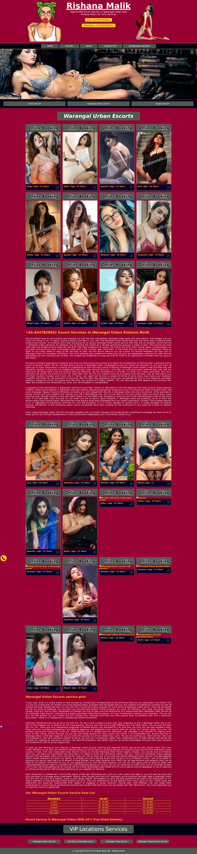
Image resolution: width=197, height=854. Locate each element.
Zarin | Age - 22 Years (149, 640)
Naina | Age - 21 (146, 483)
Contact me (110, 46)
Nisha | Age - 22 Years (75, 551)
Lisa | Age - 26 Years (37, 483)
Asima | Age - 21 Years (38, 255)
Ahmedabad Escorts (139, 46)
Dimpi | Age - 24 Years (38, 323)
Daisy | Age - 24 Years (38, 688)
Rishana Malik (98, 6)
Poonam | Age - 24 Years (39, 571)
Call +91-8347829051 (98, 20)
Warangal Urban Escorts (98, 116)
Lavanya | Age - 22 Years (150, 323)
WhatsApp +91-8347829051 (98, 25)
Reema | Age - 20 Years (112, 638)
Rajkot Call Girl (162, 104)
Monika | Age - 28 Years (113, 483)
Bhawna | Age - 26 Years (113, 255)
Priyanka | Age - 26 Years (77, 620)
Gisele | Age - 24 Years (112, 323)
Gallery (69, 46)
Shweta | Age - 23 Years (113, 571)
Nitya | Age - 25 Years (112, 503)
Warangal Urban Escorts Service (152, 841)
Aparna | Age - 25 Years (113, 186)
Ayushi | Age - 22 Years (76, 255)
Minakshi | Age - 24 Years (77, 483)
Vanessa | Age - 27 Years (150, 569)
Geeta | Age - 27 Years (75, 323)
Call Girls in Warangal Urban (80, 841)
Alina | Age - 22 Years (75, 186)
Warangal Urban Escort (116, 841)
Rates (89, 46)
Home (50, 46)
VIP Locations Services (98, 829)
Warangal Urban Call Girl (98, 104)
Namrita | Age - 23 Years (39, 551)
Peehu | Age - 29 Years (149, 501)
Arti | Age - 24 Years (148, 186)
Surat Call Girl (34, 104)
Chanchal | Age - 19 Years (151, 255)
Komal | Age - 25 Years (75, 688)
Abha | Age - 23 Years (38, 186)
